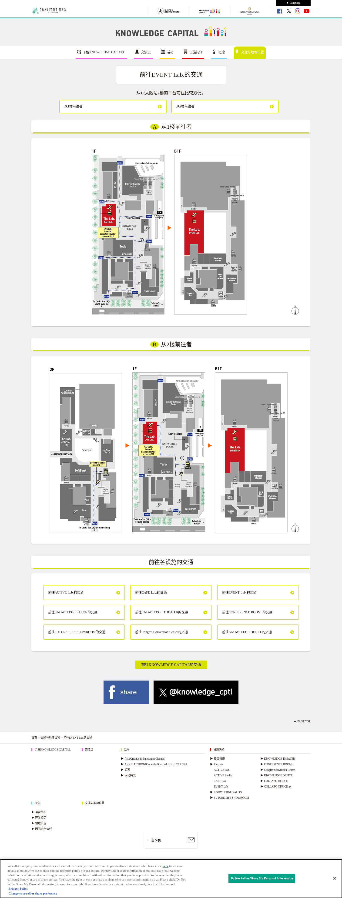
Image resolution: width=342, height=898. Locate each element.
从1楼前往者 (73, 106)
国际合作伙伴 (41, 829)
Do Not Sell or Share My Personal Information (262, 878)
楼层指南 (217, 758)
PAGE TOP (304, 721)
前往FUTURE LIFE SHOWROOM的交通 (76, 632)
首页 (34, 737)
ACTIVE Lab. (222, 769)
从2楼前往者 (185, 106)
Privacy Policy (18, 889)
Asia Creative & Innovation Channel (142, 758)
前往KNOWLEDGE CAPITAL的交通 (171, 665)
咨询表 (156, 840)
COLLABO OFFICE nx (275, 786)
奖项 (125, 769)
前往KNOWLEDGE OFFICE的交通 (247, 632)
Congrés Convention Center (277, 769)
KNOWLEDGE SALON (226, 792)
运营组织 (38, 812)
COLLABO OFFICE (274, 781)
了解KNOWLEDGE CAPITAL (104, 52)
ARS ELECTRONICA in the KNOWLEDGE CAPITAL (154, 764)
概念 (221, 52)
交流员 (146, 52)
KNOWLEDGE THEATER (277, 758)
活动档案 (128, 775)
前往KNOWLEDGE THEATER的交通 (161, 612)
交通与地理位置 (252, 52)
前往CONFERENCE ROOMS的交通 (247, 612)
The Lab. (217, 764)
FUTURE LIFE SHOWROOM (229, 797)
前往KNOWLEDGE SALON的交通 (72, 612)
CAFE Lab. (220, 781)
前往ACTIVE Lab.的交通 (66, 592)
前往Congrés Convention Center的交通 (161, 632)
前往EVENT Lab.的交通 (239, 592)
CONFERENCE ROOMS (276, 764)
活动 (170, 52)
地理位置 (38, 823)
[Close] (334, 878)
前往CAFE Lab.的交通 (151, 592)
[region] (171, 878)
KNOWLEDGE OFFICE (276, 775)
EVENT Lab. (221, 786)
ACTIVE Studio (223, 775)
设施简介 (195, 52)
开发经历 (38, 817)
